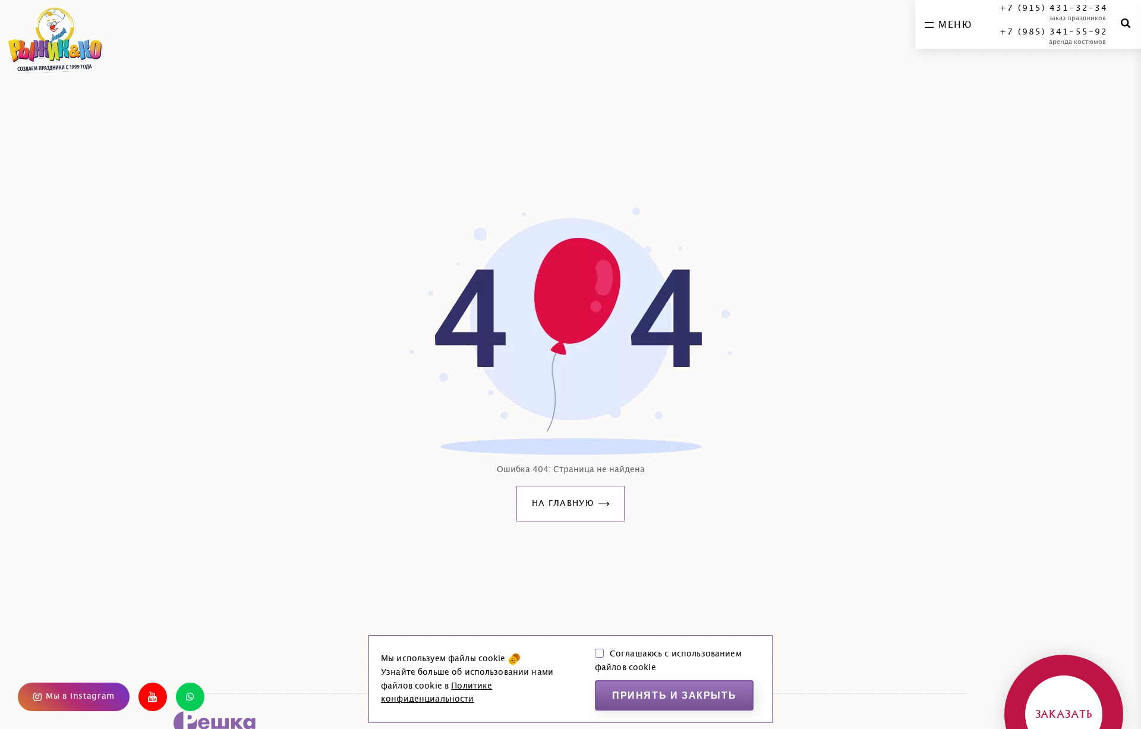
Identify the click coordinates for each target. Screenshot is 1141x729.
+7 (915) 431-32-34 (1054, 8)
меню (955, 25)
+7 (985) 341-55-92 (1054, 32)
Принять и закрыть (674, 695)
